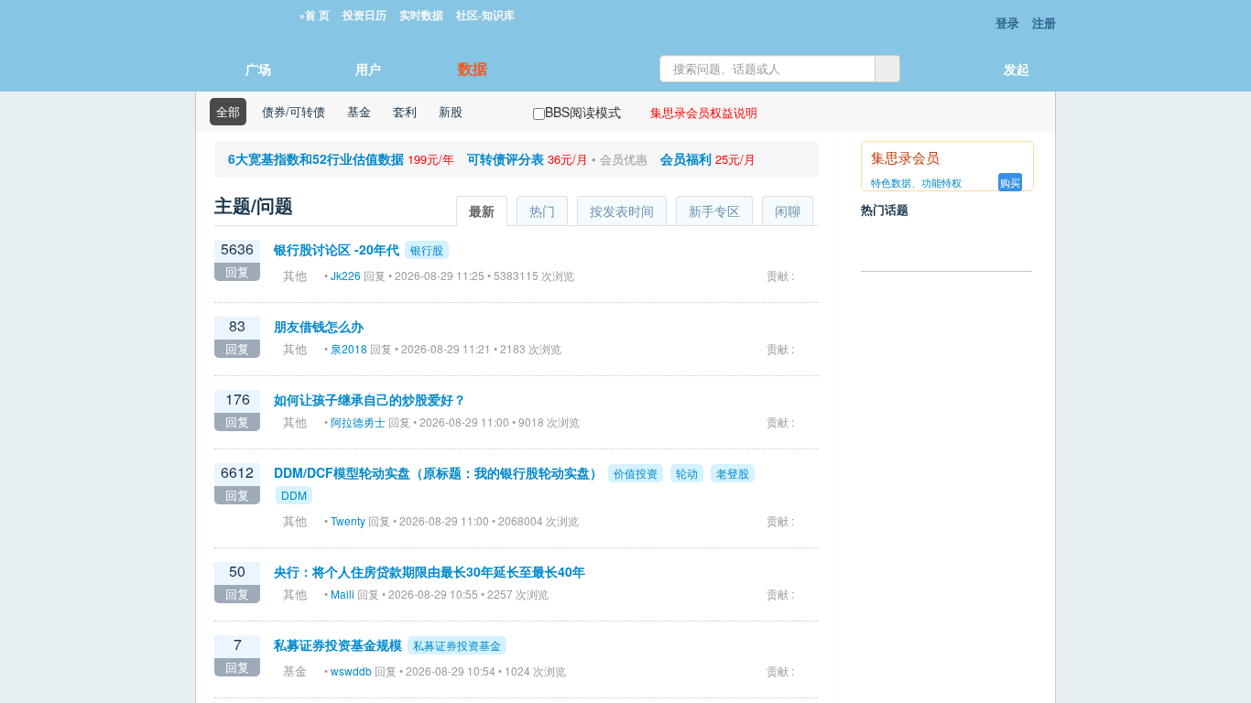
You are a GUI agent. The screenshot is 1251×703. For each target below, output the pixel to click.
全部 (228, 111)
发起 (1016, 68)
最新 (482, 210)
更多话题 (942, 582)
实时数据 (421, 15)
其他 (295, 275)
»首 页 (314, 15)
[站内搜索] (887, 68)
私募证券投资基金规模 (338, 644)
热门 (542, 210)
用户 (368, 68)
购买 (1010, 182)
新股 (450, 111)
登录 (1007, 22)
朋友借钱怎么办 (319, 326)
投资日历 (364, 15)
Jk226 (346, 275)
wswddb (351, 670)
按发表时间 (622, 210)
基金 (359, 111)
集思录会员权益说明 (703, 112)
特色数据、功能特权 (916, 182)
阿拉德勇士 (358, 421)
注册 (1044, 22)
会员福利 (686, 158)
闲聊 (787, 210)
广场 (258, 68)
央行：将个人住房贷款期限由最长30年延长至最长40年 (429, 571)
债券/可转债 (293, 111)
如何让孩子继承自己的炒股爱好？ (370, 399)
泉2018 (349, 348)
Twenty (348, 520)
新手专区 (714, 210)
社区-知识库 (485, 15)
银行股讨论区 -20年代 (336, 249)
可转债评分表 (505, 158)
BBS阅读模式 (583, 112)
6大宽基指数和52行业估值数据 (316, 158)
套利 (405, 111)
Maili (342, 593)
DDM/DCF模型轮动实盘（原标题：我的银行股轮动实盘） (438, 472)
